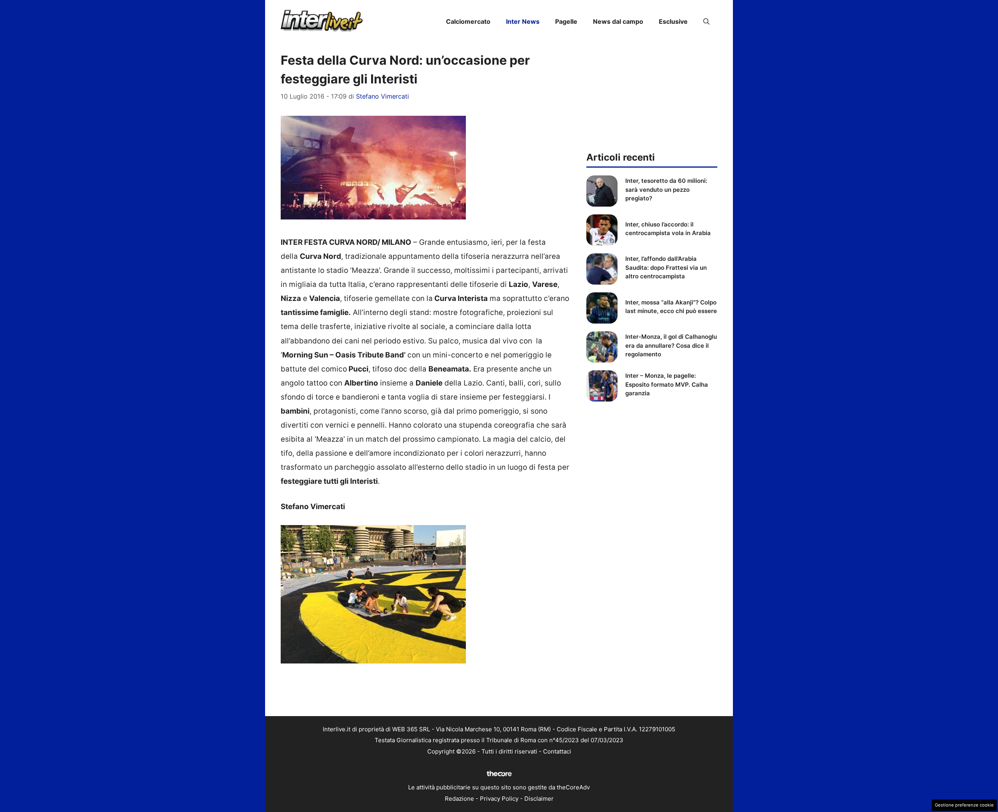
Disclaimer (539, 798)
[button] (706, 21)
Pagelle (566, 21)
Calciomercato (468, 21)
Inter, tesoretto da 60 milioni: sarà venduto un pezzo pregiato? (666, 189)
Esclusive (673, 21)
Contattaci (557, 751)
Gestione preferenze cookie (964, 805)
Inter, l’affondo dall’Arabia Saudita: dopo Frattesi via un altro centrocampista (666, 267)
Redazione (459, 798)
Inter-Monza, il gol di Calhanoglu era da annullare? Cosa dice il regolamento (671, 345)
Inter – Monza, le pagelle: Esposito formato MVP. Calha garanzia (666, 384)
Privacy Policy (499, 798)
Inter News (523, 21)
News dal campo (618, 21)
